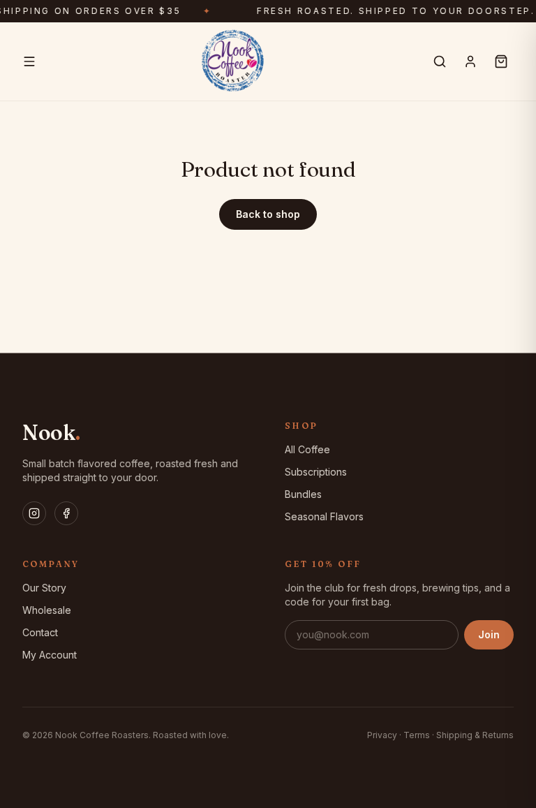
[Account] (470, 61)
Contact (40, 632)
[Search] (439, 61)
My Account (49, 655)
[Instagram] (34, 513)
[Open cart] (501, 61)
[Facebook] (66, 513)
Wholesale (46, 610)
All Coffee (307, 449)
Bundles (303, 494)
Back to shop (268, 214)
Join (489, 634)
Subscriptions (316, 472)
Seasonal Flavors (324, 516)
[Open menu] (29, 61)
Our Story (44, 588)
